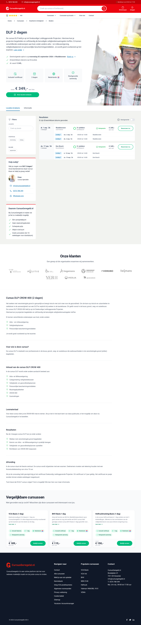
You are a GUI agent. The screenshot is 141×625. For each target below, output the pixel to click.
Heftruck (84, 585)
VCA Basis (84, 570)
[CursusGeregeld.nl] (28, 565)
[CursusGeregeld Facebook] (127, 620)
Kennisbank (58, 581)
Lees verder (18, 50)
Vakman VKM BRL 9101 (89, 589)
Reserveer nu (125, 128)
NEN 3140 (84, 581)
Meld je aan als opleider (62, 577)
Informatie (28, 108)
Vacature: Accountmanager (64, 603)
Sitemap (57, 600)
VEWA (83, 592)
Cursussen (20, 21)
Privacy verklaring (60, 592)
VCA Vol (84, 574)
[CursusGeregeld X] (130, 620)
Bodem (51, 21)
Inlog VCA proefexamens (63, 585)
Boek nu (70, 57)
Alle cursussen (59, 574)
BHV (82, 577)
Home (10, 21)
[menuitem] (51, 15)
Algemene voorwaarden (62, 589)
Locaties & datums (13, 108)
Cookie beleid (59, 596)
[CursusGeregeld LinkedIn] (133, 620)
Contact (57, 570)
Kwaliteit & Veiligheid (36, 21)
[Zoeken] (104, 8)
